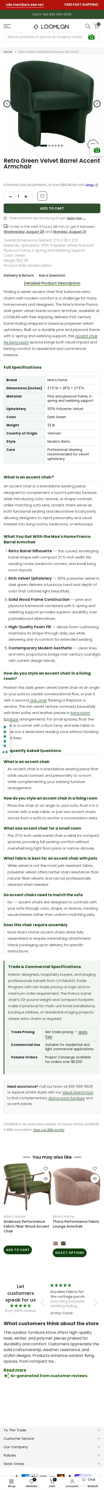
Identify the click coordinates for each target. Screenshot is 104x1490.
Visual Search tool (77, 1092)
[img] (20, 1305)
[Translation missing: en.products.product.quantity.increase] (27, 196)
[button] (43, 1302)
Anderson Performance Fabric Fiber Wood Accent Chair (26, 1226)
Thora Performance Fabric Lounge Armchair (76, 1224)
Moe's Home (14, 1216)
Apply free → (76, 218)
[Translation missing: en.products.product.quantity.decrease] (9, 196)
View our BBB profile (48, 1130)
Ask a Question (52, 275)
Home (8, 51)
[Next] (97, 103)
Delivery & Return (19, 275)
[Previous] (7, 103)
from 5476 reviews (20, 1310)
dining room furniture (66, 1098)
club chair (38, 700)
